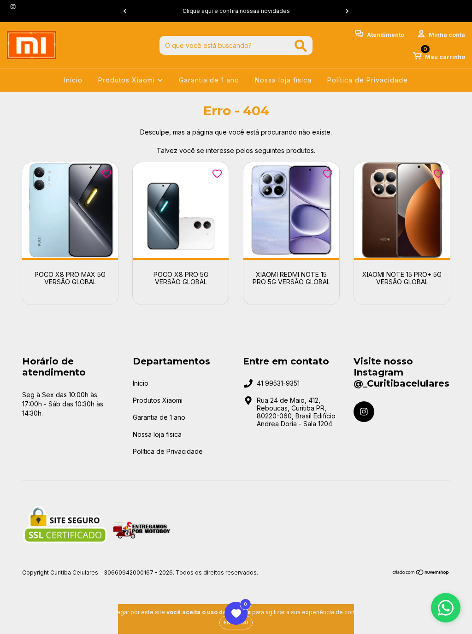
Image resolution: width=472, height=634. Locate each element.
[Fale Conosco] (445, 607)
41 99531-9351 (278, 383)
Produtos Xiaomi (127, 80)
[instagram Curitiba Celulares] (13, 6)
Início (73, 80)
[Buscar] (301, 46)
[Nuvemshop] (421, 572)
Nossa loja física (283, 80)
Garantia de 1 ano (209, 80)
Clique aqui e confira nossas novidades (236, 10)
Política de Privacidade (367, 80)
